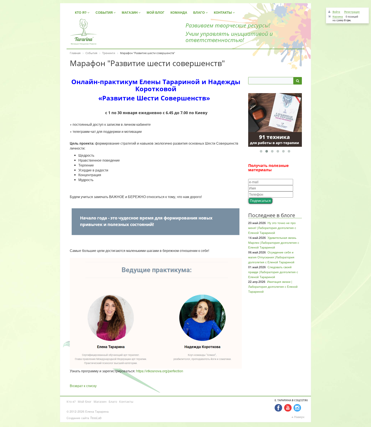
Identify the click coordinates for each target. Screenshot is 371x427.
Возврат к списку (83, 385)
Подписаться (260, 200)
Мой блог (84, 402)
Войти (336, 12)
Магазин (100, 402)
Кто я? (71, 402)
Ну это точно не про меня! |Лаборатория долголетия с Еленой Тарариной (272, 228)
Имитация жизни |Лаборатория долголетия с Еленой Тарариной (273, 286)
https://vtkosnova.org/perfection (159, 370)
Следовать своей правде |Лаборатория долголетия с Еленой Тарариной (273, 272)
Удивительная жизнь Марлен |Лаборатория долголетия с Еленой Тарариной (273, 242)
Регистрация (352, 12)
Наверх (298, 417)
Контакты (126, 402)
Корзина (338, 16)
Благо (113, 402)
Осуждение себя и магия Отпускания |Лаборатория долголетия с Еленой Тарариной (271, 257)
